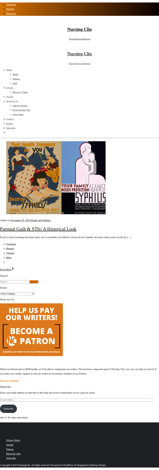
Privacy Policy (13, 440)
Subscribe (8, 408)
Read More (6, 269)
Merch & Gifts (13, 453)
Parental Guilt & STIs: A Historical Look (38, 228)
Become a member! (9, 380)
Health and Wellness (41, 220)
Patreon (10, 449)
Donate (9, 444)
